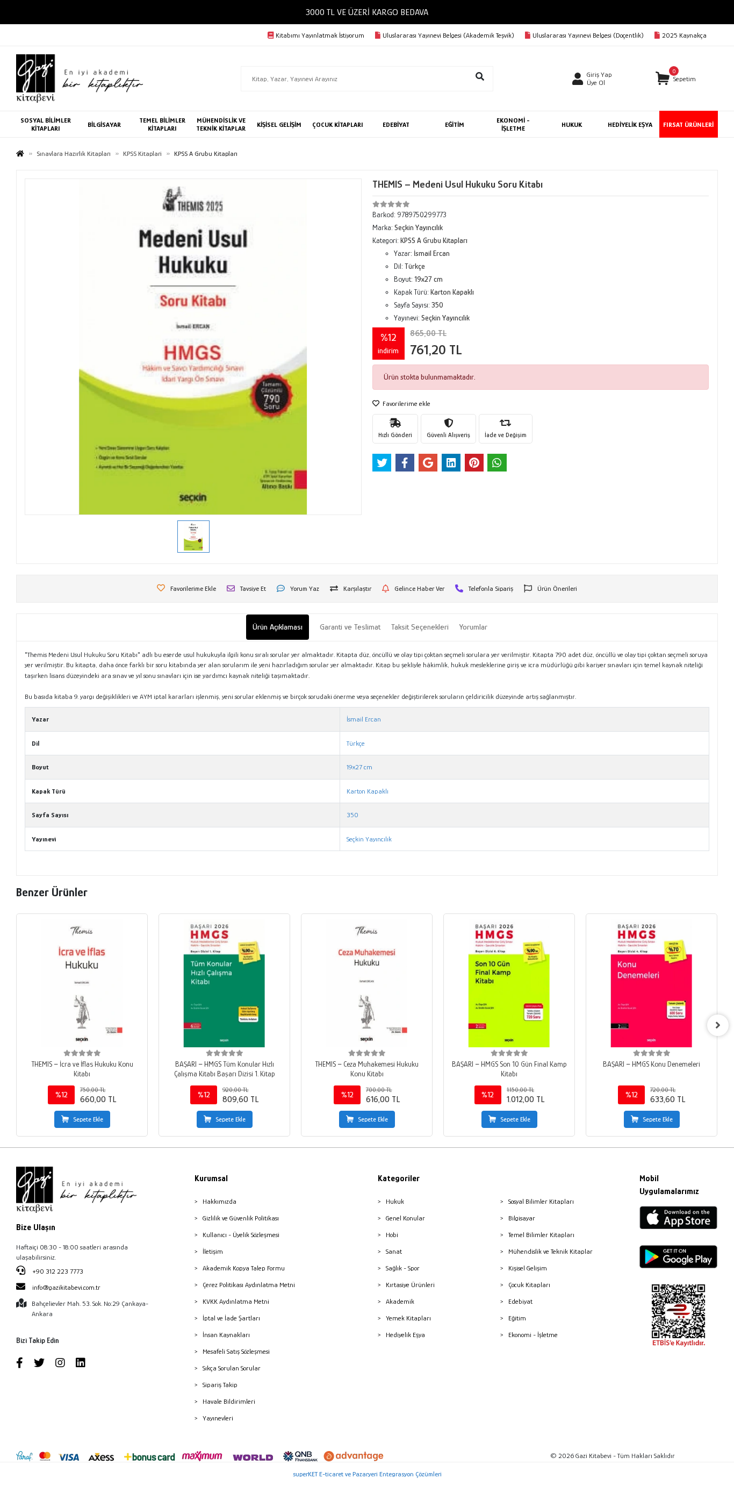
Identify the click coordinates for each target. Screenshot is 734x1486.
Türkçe (356, 743)
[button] (676, 79)
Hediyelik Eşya (405, 1335)
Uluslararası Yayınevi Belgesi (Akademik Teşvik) (448, 35)
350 (352, 815)
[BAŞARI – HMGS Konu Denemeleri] (651, 983)
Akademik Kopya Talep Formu (244, 1268)
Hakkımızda (219, 1201)
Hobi (392, 1235)
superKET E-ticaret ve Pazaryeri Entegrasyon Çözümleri (367, 1474)
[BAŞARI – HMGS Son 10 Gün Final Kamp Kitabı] (509, 983)
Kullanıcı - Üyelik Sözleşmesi (241, 1235)
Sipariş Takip (220, 1385)
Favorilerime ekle (405, 403)
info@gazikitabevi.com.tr (66, 1287)
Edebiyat (520, 1301)
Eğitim (517, 1318)
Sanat (394, 1251)
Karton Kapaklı (367, 791)
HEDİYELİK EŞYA (630, 124)
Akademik (400, 1301)
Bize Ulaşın (35, 1227)
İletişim (213, 1251)
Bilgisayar (521, 1218)
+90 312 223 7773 (57, 1271)
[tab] (277, 627)
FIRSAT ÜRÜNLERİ (688, 124)
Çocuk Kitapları (529, 1285)
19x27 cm (359, 767)
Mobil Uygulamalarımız (669, 1185)
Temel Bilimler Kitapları (541, 1235)
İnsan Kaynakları (226, 1335)
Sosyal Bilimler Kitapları (541, 1201)
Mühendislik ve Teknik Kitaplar (550, 1251)
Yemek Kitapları (408, 1318)
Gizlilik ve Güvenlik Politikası (241, 1218)
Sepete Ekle (88, 1119)
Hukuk (395, 1201)
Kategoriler (399, 1178)
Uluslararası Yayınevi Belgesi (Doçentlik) (588, 35)
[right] (718, 1025)
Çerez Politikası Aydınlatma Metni (249, 1285)
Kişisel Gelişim (527, 1268)
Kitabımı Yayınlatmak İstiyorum (320, 35)
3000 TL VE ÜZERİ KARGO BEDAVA (367, 12)
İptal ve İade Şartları (231, 1318)
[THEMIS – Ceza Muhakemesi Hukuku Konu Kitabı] (367, 983)
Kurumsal (211, 1178)
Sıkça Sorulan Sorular (232, 1368)
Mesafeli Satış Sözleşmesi (236, 1351)
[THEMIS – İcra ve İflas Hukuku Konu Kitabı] (82, 983)
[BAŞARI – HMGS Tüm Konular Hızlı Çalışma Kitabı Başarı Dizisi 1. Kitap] (224, 983)
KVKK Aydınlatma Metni (236, 1301)
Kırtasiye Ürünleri (410, 1285)
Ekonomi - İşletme (533, 1335)
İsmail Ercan (364, 719)
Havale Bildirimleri (229, 1401)
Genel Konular (405, 1218)
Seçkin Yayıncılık (369, 839)
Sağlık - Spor (403, 1268)
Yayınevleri (218, 1418)
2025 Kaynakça (684, 35)
